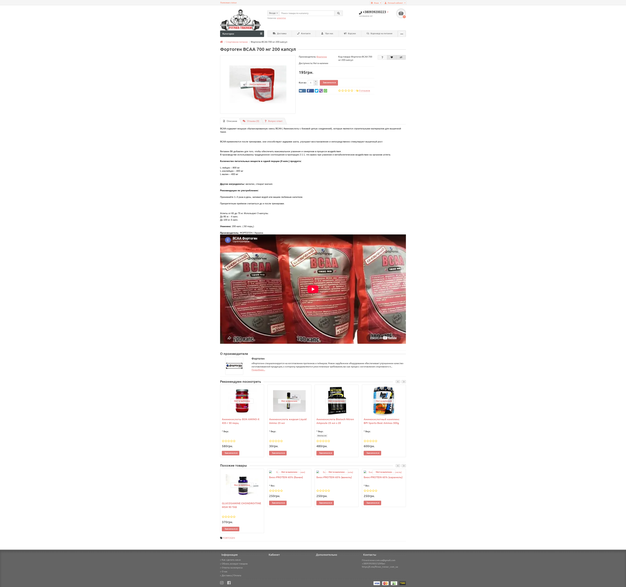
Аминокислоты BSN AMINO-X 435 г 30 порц (241, 421)
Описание (232, 121)
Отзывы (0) (253, 121)
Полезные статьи (228, 2)
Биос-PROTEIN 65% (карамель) (383, 477)
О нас (225, 571)
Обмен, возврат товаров (235, 563)
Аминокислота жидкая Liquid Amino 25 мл (288, 421)
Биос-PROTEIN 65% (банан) (286, 477)
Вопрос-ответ (275, 121)
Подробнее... (258, 370)
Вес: (273, 485)
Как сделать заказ (231, 559)
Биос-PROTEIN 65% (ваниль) (334, 477)
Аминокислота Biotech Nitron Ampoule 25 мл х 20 (335, 421)
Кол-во (302, 82)
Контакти (306, 33)
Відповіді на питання (381, 33)
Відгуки (351, 33)
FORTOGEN (229, 538)
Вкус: (226, 431)
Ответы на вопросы (232, 567)
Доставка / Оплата (231, 575)
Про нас (329, 33)
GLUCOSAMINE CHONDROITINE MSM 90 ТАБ (241, 505)
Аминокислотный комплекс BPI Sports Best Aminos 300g (381, 421)
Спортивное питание (237, 42)
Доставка (281, 33)
